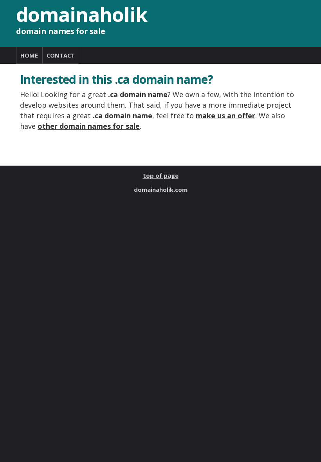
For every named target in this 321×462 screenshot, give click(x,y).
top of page (161, 175)
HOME (29, 55)
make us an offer (225, 115)
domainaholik (81, 14)
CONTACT (61, 55)
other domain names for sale (89, 126)
